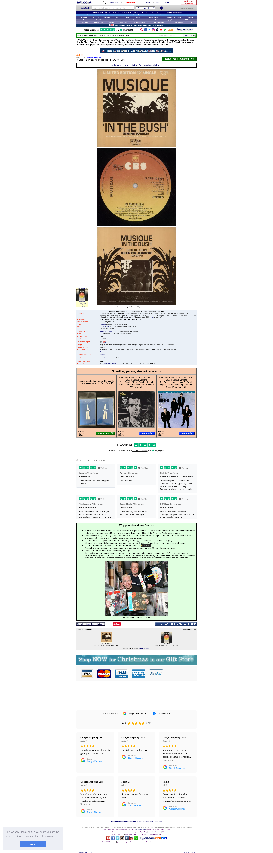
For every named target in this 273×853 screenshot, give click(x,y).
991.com (128, 834)
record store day (182, 15)
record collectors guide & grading (135, 832)
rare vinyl (107, 17)
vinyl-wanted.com (117, 834)
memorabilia (184, 20)
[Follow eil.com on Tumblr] (127, 839)
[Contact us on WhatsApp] (165, 30)
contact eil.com (138, 834)
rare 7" (128, 17)
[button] (180, 673)
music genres (165, 829)
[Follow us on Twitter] (149, 30)
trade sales (123, 22)
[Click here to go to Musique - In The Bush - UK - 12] (106, 641)
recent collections (154, 832)
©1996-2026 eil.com (108, 842)
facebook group (178, 22)
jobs (191, 22)
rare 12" (138, 17)
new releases (87, 15)
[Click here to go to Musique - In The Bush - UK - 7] (166, 641)
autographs (169, 20)
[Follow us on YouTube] (161, 30)
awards (141, 20)
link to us (111, 829)
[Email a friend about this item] (90, 624)
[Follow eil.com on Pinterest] (108, 839)
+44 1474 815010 (109, 364)
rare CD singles (153, 17)
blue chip (84, 17)
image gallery (141, 829)
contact (148, 2)
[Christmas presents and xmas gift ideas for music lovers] (136, 664)
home (104, 829)
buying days (98, 22)
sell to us (85, 22)
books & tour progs (174, 17)
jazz (123, 20)
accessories (119, 829)
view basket (114, 2)
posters (190, 17)
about (167, 2)
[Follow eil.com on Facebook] (113, 839)
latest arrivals (109, 15)
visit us (111, 22)
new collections (159, 22)
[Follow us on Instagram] (153, 30)
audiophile (98, 20)
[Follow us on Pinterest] (141, 30)
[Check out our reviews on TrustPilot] (146, 545)
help (157, 2)
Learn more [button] (48, 836)
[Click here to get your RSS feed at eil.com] (170, 30)
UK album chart (135, 15)
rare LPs (118, 17)
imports (85, 20)
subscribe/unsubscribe (153, 834)
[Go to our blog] (185, 30)
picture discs (154, 20)
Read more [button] (168, 760)
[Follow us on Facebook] (145, 30)
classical (131, 20)
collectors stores (139, 22)
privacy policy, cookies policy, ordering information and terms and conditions (144, 842)
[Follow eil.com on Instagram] (122, 839)
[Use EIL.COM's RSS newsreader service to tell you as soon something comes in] (161, 838)
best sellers (159, 15)
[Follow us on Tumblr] (157, 30)
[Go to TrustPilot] (108, 31)
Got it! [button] (33, 844)
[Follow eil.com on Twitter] (118, 839)
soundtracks (112, 20)
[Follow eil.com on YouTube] (131, 839)
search (127, 829)
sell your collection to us (112, 832)
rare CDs (96, 17)
